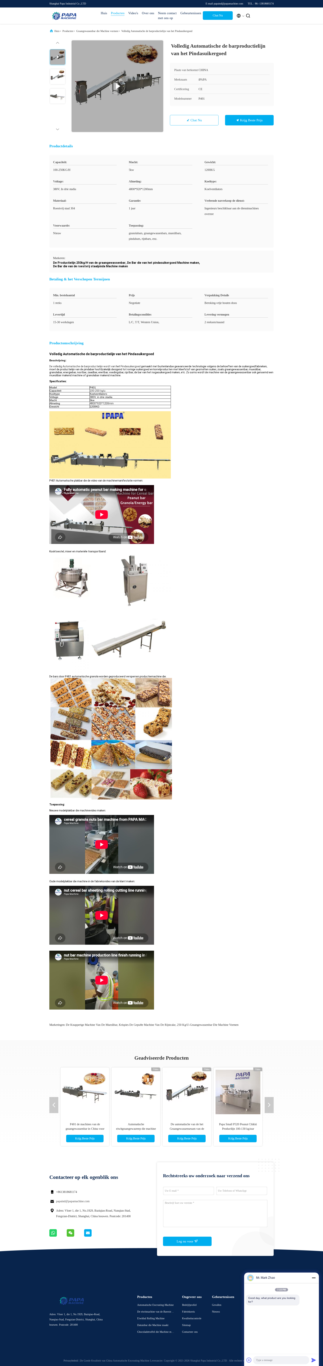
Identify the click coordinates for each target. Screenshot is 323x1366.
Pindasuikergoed (131, 366)
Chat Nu (218, 15)
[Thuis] (64, 15)
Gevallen (216, 1305)
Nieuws (216, 1311)
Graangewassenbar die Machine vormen (97, 31)
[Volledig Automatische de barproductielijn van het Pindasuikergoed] (117, 86)
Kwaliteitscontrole (191, 1318)
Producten (117, 13)
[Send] (314, 1360)
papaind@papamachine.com (73, 1201)
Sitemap (186, 1325)
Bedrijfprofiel (189, 1305)
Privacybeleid (71, 1360)
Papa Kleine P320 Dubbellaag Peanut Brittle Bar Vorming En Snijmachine (85, 1129)
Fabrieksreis (188, 1311)
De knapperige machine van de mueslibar (91, 1024)
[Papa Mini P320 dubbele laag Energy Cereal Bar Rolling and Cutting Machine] (186, 1091)
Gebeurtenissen (189, 13)
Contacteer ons (190, 1331)
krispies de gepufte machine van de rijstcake (147, 1024)
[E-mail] (92, 1235)
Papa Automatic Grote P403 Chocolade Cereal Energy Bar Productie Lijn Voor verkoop (136, 1129)
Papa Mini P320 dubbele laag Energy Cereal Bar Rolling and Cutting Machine (187, 1129)
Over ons (148, 13)
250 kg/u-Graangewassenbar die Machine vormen (208, 1024)
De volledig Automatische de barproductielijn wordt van (82, 366)
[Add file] (249, 1360)
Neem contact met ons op (167, 15)
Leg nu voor (185, 1241)
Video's (133, 13)
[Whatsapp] (58, 1235)
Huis (104, 13)
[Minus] (313, 1278)
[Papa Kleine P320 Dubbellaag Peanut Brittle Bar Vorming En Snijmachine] (84, 1091)
